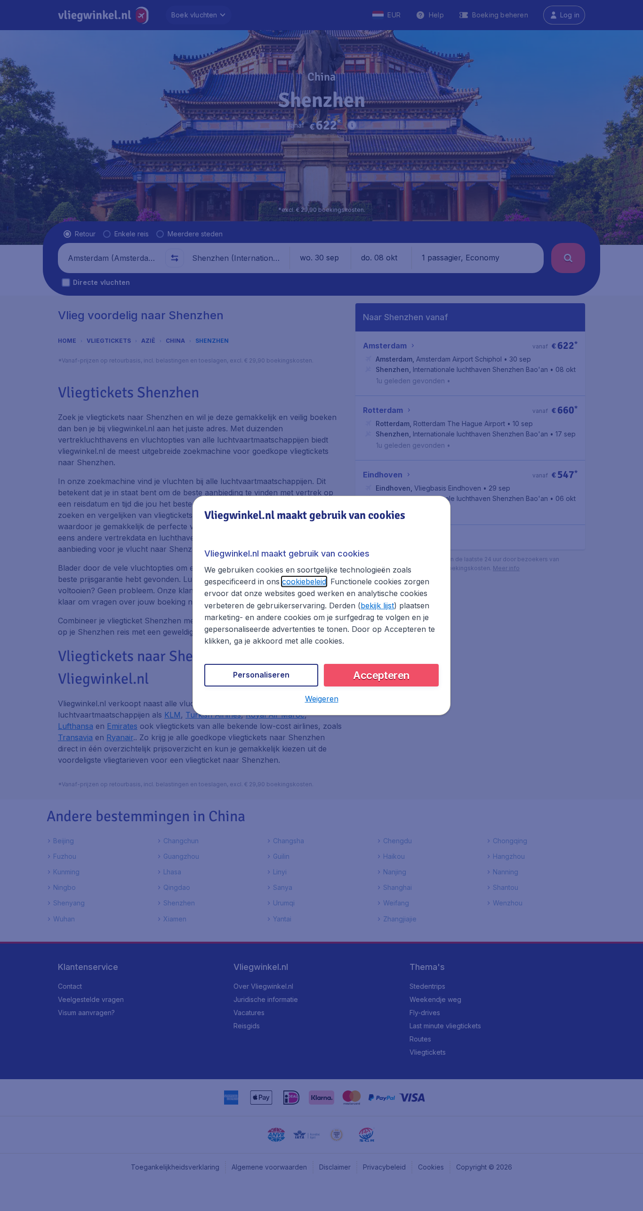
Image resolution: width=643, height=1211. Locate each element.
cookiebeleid (304, 581)
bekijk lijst (377, 605)
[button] (321, 698)
